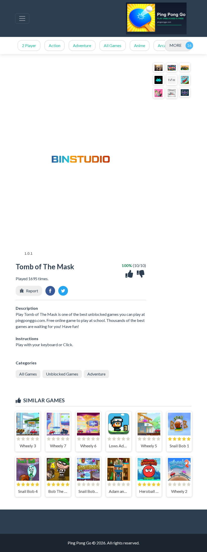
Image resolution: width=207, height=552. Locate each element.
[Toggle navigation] (22, 18)
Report (32, 290)
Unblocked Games (62, 373)
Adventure (82, 45)
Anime (139, 45)
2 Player (29, 45)
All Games (112, 45)
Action (54, 45)
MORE (175, 45)
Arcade (164, 45)
